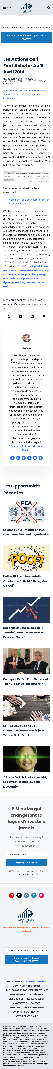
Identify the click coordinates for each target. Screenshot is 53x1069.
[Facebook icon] (12, 458)
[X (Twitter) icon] (29, 458)
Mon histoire (17, 994)
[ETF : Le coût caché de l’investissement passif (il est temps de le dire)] (26, 708)
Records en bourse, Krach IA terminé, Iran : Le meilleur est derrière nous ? (24, 632)
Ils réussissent (35, 999)
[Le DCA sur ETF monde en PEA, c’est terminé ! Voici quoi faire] (26, 512)
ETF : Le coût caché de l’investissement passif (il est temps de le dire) (24, 730)
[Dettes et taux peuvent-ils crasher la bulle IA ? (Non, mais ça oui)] (26, 558)
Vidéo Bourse (16, 999)
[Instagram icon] (35, 458)
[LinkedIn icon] (18, 458)
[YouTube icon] (41, 458)
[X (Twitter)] (21, 316)
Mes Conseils (14, 981)
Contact (35, 1003)
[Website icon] (24, 458)
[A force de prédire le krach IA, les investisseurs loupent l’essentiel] (26, 759)
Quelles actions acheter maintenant (27, 990)
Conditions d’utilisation (26, 1012)
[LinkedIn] (32, 316)
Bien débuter (35, 994)
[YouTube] (11, 895)
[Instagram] (41, 895)
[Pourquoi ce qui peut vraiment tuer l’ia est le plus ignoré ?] (26, 661)
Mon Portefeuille (36, 981)
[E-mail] (44, 316)
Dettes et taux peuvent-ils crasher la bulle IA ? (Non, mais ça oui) (25, 581)
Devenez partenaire (26, 1016)
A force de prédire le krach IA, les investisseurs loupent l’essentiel (25, 782)
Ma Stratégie (20, 1003)
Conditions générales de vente (26, 1007)
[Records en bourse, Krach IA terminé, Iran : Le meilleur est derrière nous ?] (26, 610)
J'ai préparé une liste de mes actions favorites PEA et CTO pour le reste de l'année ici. (24, 94)
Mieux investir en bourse (26, 986)
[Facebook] (9, 316)
